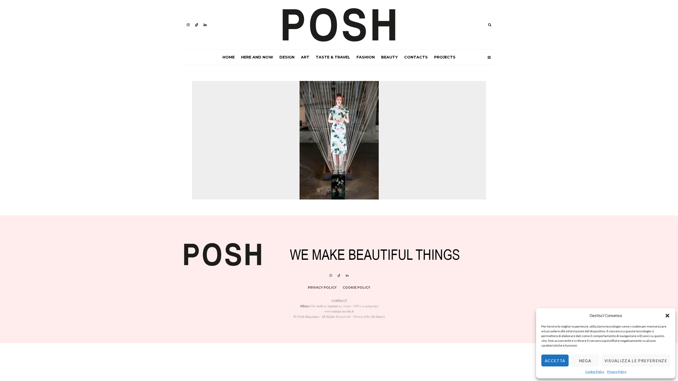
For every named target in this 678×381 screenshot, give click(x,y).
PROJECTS (445, 57)
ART (305, 57)
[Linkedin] (205, 24)
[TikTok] (196, 24)
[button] (667, 315)
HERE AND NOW (257, 57)
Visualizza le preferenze (635, 360)
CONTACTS (416, 57)
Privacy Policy (616, 372)
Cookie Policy (594, 372)
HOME (228, 57)
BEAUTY (389, 57)
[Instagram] (188, 24)
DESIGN (287, 57)
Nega (585, 360)
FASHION (365, 57)
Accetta (555, 360)
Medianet (378, 316)
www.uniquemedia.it (339, 311)
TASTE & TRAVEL (333, 57)
